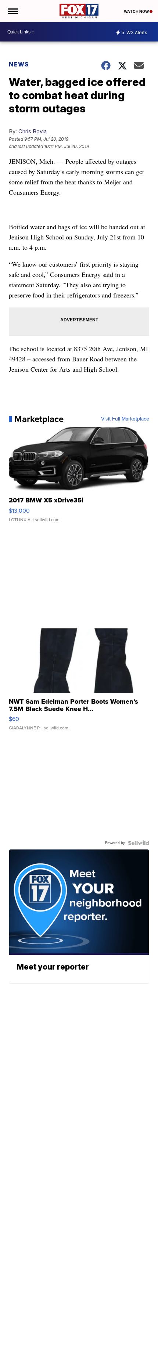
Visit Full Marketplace (125, 419)
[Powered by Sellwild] (138, 842)
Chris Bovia (32, 131)
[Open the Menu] (12, 11)
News (19, 64)
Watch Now (137, 11)
